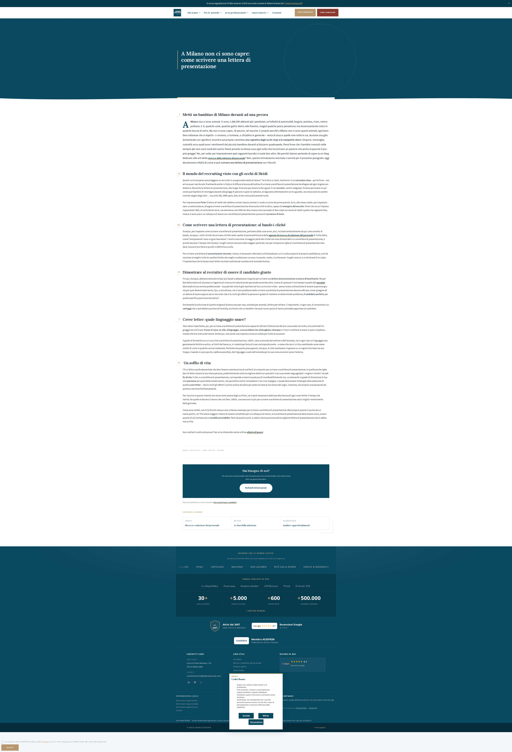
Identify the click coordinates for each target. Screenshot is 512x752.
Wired (286, 586)
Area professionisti (235, 12)
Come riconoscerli (293, 3)
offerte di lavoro (255, 432)
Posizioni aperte (240, 666)
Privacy (46, 741)
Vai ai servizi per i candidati (225, 502)
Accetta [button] (246, 716)
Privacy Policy (301, 708)
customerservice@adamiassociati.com (204, 676)
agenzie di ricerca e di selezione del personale (291, 235)
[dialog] (256, 701)
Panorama (229, 586)
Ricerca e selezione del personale (247, 663)
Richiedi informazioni (256, 488)
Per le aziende (211, 12)
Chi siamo (192, 12)
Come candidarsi (327, 12)
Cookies (179, 710)
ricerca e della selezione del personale (226, 158)
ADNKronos (271, 586)
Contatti (276, 12)
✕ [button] (276, 677)
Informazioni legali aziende (186, 700)
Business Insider (250, 586)
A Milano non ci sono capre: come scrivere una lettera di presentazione (216, 59)
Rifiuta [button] (266, 716)
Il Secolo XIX (302, 586)
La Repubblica (210, 586)
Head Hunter (238, 670)
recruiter (321, 282)
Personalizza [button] (256, 722)
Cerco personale (305, 12)
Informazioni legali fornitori (187, 707)
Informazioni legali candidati (187, 704)
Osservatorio (259, 12)
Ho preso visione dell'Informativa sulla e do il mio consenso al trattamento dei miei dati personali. (56, 742)
